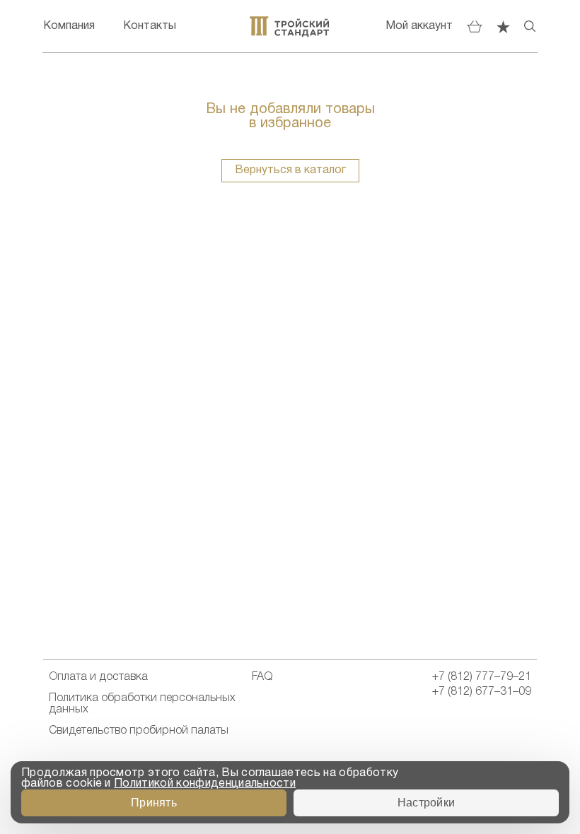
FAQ (262, 677)
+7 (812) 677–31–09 (481, 692)
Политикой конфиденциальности (205, 784)
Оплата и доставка (98, 677)
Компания (69, 26)
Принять (154, 803)
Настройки (427, 803)
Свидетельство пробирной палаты (138, 731)
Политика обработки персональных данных (142, 704)
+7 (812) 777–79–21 (481, 677)
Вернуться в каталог (290, 170)
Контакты (149, 26)
